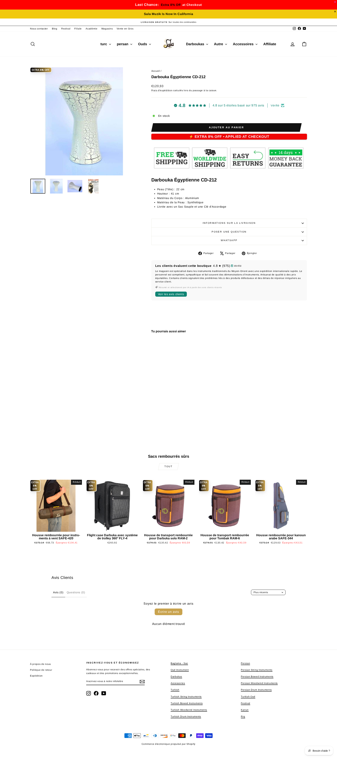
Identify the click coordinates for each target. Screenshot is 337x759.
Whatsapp (229, 240)
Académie (92, 28)
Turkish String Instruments (186, 696)
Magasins (107, 28)
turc (104, 44)
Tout (168, 466)
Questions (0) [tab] (76, 592)
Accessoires (244, 44)
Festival (66, 28)
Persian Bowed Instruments (257, 676)
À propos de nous (40, 664)
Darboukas (195, 44)
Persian (245, 663)
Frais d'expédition (162, 90)
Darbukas (176, 676)
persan (123, 44)
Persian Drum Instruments (256, 689)
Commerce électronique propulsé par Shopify (168, 744)
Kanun (245, 710)
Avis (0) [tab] (58, 592)
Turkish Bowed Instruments (187, 703)
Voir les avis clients (171, 294)
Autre (219, 44)
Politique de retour (41, 670)
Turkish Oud (248, 696)
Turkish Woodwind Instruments (189, 710)
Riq (243, 716)
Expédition (36, 675)
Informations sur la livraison (229, 223)
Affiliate (269, 44)
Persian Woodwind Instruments (259, 683)
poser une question (229, 231)
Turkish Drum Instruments (186, 716)
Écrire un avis (168, 611)
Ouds (143, 44)
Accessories (178, 683)
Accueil (155, 71)
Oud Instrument (180, 670)
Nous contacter (39, 28)
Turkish (175, 689)
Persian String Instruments (256, 670)
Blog (54, 28)
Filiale (78, 28)
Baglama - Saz (179, 663)
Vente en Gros (125, 28)
